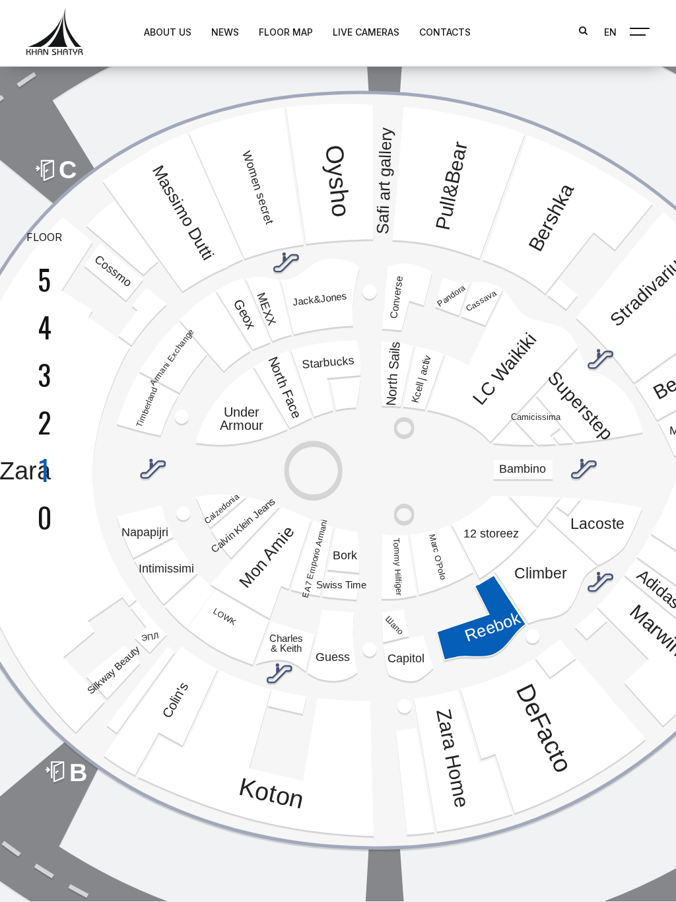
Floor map (286, 32)
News (225, 32)
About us (167, 32)
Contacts (445, 32)
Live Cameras (366, 32)
